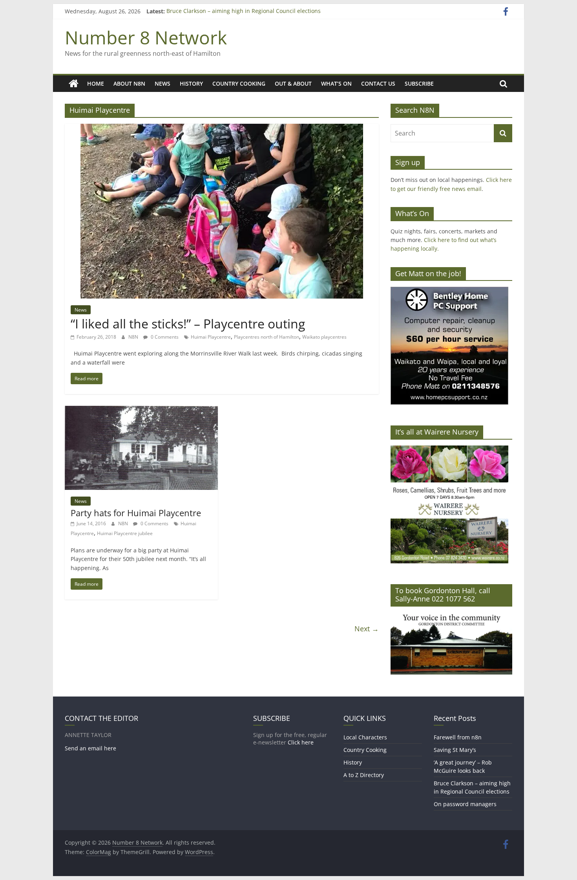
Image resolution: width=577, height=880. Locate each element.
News (162, 83)
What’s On (336, 83)
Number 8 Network (146, 37)
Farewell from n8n (458, 737)
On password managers (465, 804)
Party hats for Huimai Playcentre (136, 513)
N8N (133, 337)
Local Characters (365, 737)
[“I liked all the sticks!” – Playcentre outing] (221, 128)
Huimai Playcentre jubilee (125, 533)
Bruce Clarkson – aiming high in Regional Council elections (243, 11)
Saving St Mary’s (455, 750)
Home (95, 83)
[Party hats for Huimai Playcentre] (141, 410)
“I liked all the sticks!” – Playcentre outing (188, 323)
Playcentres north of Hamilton (266, 337)
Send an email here (90, 748)
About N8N (129, 83)
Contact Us (378, 83)
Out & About (293, 83)
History (191, 83)
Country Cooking (238, 83)
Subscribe (419, 83)
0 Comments (164, 337)
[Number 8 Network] (73, 83)
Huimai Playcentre (211, 337)
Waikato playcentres (324, 337)
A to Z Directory (363, 775)
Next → (366, 628)
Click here (301, 742)
